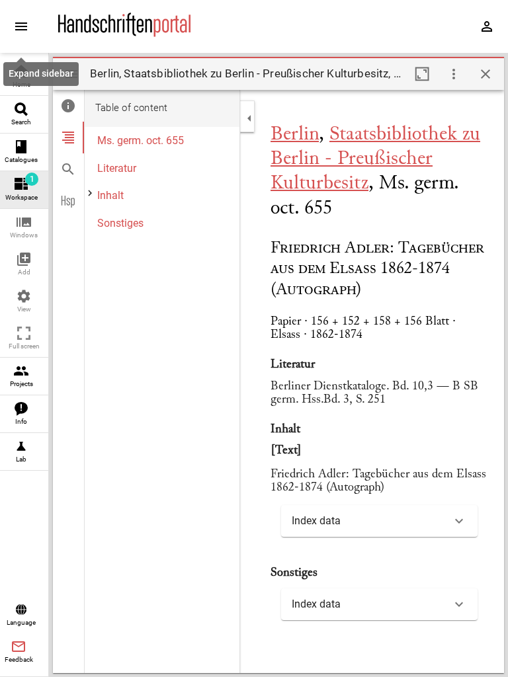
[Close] (485, 74)
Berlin (295, 135)
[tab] (68, 106)
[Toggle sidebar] (71, 74)
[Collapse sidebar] (249, 118)
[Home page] (124, 33)
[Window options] (454, 74)
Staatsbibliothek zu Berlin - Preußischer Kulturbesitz (375, 159)
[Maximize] (422, 74)
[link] (24, 77)
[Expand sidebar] (21, 26)
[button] (24, 228)
